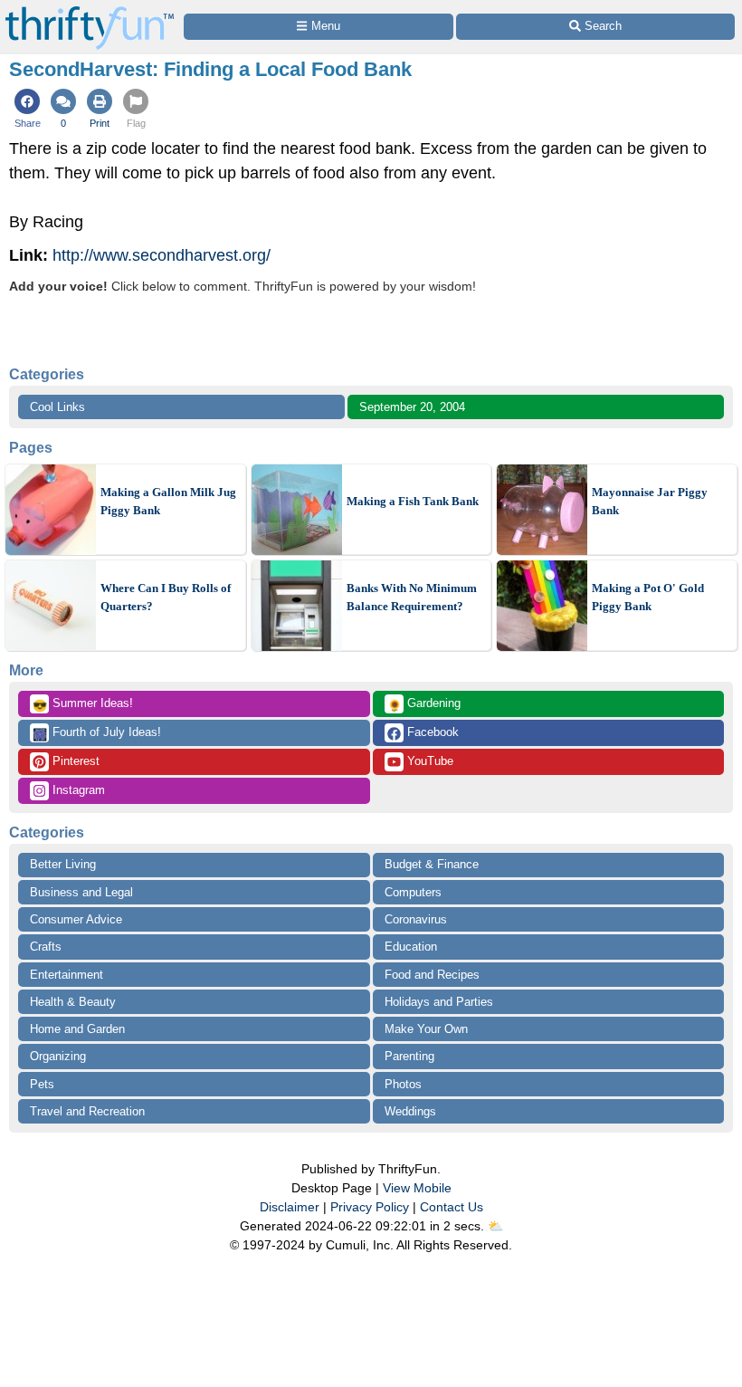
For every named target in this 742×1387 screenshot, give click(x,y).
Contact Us (451, 1207)
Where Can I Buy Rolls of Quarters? (165, 597)
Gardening (424, 704)
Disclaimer (289, 1207)
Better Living (63, 864)
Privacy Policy (369, 1207)
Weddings (410, 1111)
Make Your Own (426, 1029)
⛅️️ (495, 1226)
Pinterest (74, 761)
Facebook (431, 732)
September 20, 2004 (412, 407)
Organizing (58, 1056)
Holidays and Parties (439, 1002)
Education (411, 946)
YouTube (428, 761)
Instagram (77, 790)
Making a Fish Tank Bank (413, 501)
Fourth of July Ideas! (97, 733)
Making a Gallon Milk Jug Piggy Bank (168, 501)
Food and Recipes (432, 974)
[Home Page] (89, 10)
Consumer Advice (76, 919)
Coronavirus (416, 919)
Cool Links (57, 407)
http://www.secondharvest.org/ (161, 255)
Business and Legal (81, 892)
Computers (413, 892)
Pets (42, 1084)
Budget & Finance (432, 864)
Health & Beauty (73, 1002)
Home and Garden (77, 1029)
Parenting (409, 1056)
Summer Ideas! (83, 704)
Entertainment (66, 974)
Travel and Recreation (87, 1111)
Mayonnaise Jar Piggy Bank (650, 501)
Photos (403, 1084)
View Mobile (417, 1188)
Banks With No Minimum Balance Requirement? (412, 597)
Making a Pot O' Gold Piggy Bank (648, 597)
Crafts (46, 946)
